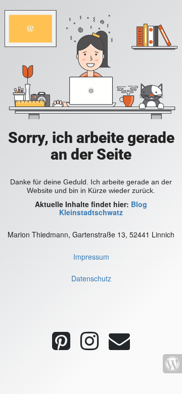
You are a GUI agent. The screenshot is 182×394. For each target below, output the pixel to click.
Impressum (91, 257)
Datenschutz (91, 278)
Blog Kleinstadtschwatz (103, 208)
